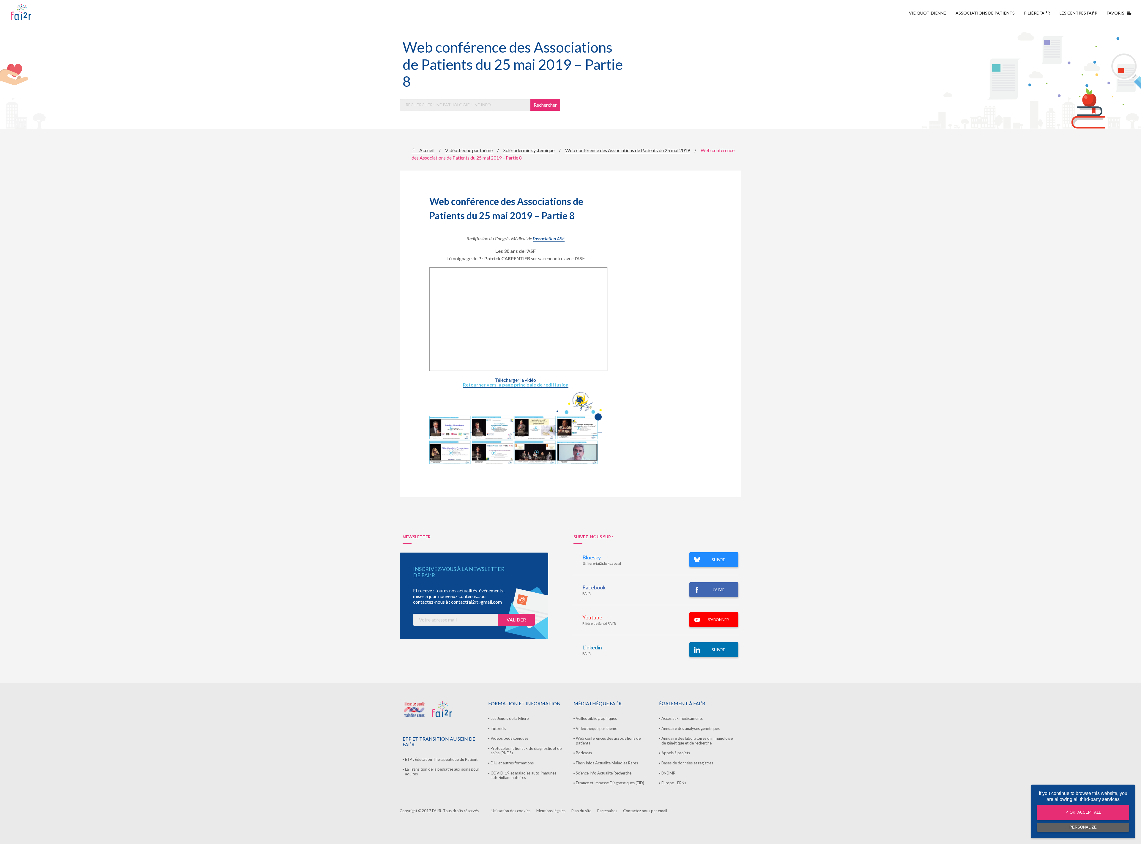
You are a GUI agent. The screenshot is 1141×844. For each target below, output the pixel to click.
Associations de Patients (985, 12)
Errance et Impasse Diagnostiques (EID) (610, 782)
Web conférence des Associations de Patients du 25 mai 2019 (627, 150)
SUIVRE (718, 559)
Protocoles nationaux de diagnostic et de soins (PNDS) (526, 750)
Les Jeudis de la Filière (510, 718)
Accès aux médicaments (682, 718)
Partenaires (607, 810)
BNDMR (668, 773)
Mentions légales (550, 810)
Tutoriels (498, 728)
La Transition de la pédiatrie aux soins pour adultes (442, 771)
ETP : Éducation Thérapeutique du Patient (441, 759)
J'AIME (718, 589)
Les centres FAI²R (1078, 12)
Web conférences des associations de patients (608, 740)
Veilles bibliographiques (596, 718)
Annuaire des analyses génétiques (690, 728)
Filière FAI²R (1037, 12)
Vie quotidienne (927, 12)
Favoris (1115, 12)
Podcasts (584, 752)
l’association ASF (549, 238)
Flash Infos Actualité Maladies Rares (607, 763)
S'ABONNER (718, 619)
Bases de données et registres (687, 763)
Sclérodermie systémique (528, 150)
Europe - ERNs (673, 782)
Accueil (426, 150)
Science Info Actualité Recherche (603, 773)
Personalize (1083, 827)
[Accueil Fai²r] (36, 12)
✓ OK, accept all (1083, 812)
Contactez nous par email (645, 810)
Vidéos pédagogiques (509, 738)
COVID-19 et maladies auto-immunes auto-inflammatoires (523, 775)
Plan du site (581, 810)
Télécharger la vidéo (515, 380)
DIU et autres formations (512, 763)
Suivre (718, 649)
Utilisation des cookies (510, 810)
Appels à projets (675, 752)
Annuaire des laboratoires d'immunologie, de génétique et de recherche (697, 740)
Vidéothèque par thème (469, 150)
